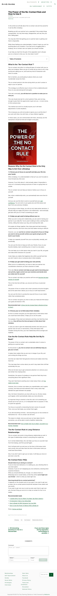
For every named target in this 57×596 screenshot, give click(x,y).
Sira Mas (11, 15)
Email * (33, 558)
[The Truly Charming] (8, 4)
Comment (11, 545)
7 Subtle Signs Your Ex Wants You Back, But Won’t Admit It (26, 498)
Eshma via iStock (17, 509)
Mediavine (47, 594)
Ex (21, 520)
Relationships (10, 18)
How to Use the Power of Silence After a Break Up (24, 505)
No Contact (27, 520)
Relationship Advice (37, 520)
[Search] (51, 575)
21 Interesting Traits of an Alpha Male (20, 501)
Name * (12, 557)
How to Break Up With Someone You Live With (23, 503)
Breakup (17, 520)
